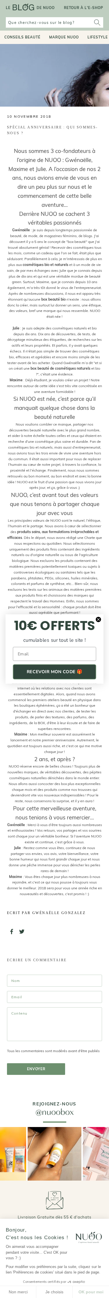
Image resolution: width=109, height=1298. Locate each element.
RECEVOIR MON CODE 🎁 (54, 672)
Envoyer (36, 1069)
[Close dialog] (98, 619)
